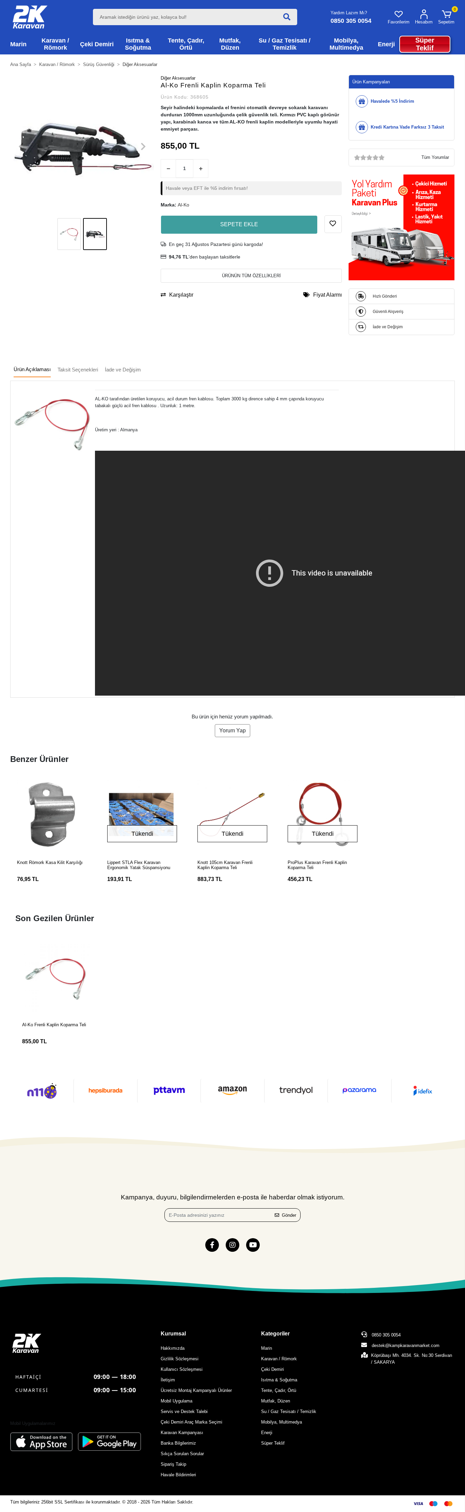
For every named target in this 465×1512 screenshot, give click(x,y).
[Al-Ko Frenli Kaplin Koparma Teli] (56, 978)
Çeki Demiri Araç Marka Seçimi (191, 1422)
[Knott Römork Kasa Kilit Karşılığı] (52, 814)
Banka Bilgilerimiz (178, 1443)
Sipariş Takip (173, 1464)
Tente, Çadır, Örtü (278, 1390)
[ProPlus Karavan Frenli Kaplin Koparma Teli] (322, 814)
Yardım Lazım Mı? (349, 12)
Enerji (266, 1432)
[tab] (32, 370)
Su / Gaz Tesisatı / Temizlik (288, 1411)
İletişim (168, 1379)
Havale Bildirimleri (178, 1474)
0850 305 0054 (385, 1334)
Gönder (289, 1215)
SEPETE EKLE (239, 224)
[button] (446, 17)
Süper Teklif (273, 1443)
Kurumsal (173, 1333)
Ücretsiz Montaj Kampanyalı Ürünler (196, 1390)
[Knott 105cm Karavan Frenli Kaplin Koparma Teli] (232, 814)
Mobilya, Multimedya (281, 1422)
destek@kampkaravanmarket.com (405, 1345)
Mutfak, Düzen (275, 1400)
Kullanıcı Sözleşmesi (182, 1369)
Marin (266, 1348)
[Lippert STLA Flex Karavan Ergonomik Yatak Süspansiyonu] (142, 814)
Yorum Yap (232, 730)
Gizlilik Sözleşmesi (179, 1358)
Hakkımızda (173, 1348)
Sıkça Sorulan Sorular (182, 1453)
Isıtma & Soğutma (279, 1379)
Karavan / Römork (279, 1358)
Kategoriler (275, 1333)
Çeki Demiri (272, 1369)
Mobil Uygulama (176, 1400)
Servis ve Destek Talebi (184, 1411)
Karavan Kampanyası (182, 1432)
